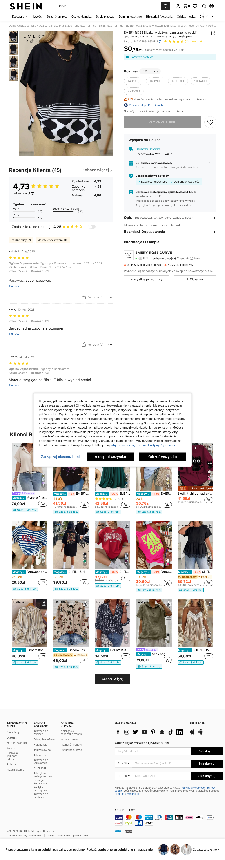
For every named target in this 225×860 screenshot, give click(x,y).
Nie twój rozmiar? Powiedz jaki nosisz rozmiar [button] (152, 111)
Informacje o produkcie (41, 796)
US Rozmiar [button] (148, 71)
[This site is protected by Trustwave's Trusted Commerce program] (118, 831)
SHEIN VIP (40, 768)
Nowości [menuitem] (37, 16)
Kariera (11, 748)
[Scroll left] (207, 16)
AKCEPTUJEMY (125, 810)
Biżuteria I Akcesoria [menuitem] (159, 16)
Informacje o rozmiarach (41, 762)
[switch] (92, 227)
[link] (186, 6)
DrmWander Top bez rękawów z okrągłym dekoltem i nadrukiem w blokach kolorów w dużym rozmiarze (154, 572)
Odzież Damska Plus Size (55, 25)
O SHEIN (12, 737)
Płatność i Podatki (71, 744)
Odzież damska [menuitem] (81, 16)
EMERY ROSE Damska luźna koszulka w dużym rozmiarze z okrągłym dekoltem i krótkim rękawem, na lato (71, 493)
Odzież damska (26, 25)
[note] (25, 510)
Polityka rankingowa (41, 789)
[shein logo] (26, 6)
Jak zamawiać (42, 749)
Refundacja (40, 744)
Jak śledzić (40, 755)
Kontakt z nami (69, 739)
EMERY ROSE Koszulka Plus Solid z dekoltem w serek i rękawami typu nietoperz (113, 493)
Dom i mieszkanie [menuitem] (130, 16)
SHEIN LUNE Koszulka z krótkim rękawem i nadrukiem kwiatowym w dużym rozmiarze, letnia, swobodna (71, 572)
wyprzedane (162, 122)
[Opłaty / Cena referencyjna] (143, 49)
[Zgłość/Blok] (110, 297)
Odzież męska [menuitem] (186, 16)
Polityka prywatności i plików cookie (68, 835)
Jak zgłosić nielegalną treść (43, 775)
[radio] (133, 81)
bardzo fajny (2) (21, 240)
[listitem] (29, 477)
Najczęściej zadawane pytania (72, 733)
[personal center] (177, 6)
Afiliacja (11, 764)
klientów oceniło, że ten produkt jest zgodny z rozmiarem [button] (166, 99)
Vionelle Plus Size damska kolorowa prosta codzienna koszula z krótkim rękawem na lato (29, 497)
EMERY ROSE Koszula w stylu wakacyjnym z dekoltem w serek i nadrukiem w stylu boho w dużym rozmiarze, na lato (113, 650)
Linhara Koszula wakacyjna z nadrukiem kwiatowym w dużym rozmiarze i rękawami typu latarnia (71, 650)
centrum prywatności (127, 793)
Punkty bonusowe (71, 749)
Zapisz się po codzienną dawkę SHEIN (142, 743)
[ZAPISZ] (210, 122)
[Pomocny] (84, 297)
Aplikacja (197, 723)
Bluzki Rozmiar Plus (111, 25)
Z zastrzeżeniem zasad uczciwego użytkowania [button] (166, 167)
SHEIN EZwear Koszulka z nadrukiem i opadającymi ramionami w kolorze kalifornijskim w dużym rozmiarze (113, 572)
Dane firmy (13, 732)
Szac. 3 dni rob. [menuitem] (57, 16)
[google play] (201, 733)
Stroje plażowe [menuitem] (105, 16)
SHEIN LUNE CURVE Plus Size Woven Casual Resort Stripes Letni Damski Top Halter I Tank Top (195, 650)
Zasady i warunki (17, 742)
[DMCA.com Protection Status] (128, 831)
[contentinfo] (169, 820)
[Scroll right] (212, 16)
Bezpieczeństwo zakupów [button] (152, 175)
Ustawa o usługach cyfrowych (12, 756)
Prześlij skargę (15, 769)
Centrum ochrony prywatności (24, 835)
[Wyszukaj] (165, 6)
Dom (12, 25)
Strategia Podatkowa (40, 782)
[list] (150, 732)
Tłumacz (14, 286)
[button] (204, 6)
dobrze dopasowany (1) (52, 240)
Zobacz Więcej (112, 679)
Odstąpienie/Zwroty (45, 739)
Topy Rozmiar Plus (84, 25)
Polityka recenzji (21, 193)
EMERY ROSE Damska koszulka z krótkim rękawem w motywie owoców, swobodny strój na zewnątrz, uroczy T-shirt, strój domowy (154, 493)
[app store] (192, 733)
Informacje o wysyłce (41, 733)
